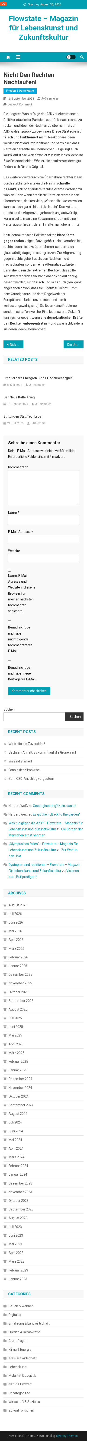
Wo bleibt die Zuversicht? (27, 744)
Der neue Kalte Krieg (19, 397)
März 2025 (16, 1053)
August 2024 (18, 1114)
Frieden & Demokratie (20, 90)
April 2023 (16, 1253)
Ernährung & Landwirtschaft (29, 1323)
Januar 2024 (18, 1174)
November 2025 (20, 983)
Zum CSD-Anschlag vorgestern (31, 778)
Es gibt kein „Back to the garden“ (56, 814)
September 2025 (21, 1001)
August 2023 (18, 1218)
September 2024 (21, 1105)
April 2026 (16, 940)
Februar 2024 (18, 1166)
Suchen (9, 709)
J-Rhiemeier (49, 98)
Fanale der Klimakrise (24, 770)
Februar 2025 (18, 1061)
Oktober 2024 (19, 1096)
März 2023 (16, 1261)
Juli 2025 (15, 1018)
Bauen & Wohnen (21, 1306)
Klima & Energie (20, 1349)
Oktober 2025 (19, 992)
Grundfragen (18, 1341)
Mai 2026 (15, 931)
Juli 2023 (15, 1227)
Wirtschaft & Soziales (24, 1402)
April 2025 (16, 1044)
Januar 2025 (18, 1070)
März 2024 (16, 1157)
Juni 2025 (16, 1027)
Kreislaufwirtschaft (23, 1358)
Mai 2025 (15, 1035)
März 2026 (16, 948)
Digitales (15, 1315)
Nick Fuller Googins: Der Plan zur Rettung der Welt (16, 345)
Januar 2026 (18, 966)
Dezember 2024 (20, 1079)
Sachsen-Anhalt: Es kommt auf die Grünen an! (42, 752)
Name (13, 513)
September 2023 (21, 1209)
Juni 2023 (16, 1235)
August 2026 (18, 905)
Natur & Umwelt (20, 1384)
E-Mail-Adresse (20, 532)
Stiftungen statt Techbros (22, 416)
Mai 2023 (15, 1244)
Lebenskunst (18, 1367)
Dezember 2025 (20, 974)
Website (14, 551)
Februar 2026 (18, 957)
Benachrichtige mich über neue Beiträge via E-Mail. (22, 673)
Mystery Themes (67, 1435)
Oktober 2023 (19, 1201)
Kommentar (18, 467)
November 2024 (20, 1088)
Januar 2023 (18, 1279)
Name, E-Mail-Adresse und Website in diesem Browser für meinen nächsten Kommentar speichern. (21, 593)
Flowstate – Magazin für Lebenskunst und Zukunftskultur (43, 28)
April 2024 (16, 1148)
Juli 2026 (15, 914)
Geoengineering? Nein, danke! (54, 806)
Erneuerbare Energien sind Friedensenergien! (38, 378)
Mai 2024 (15, 1140)
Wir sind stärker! (20, 761)
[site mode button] (71, 57)
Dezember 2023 (20, 1183)
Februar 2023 (18, 1270)
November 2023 (20, 1192)
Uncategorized (19, 1393)
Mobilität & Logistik (22, 1375)
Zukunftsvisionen (21, 1410)
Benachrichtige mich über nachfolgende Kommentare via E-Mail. (20, 639)
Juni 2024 (16, 1131)
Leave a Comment (20, 104)
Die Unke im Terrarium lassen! (75, 345)
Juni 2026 (16, 922)
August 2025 (18, 1009)
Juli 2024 (15, 1122)
